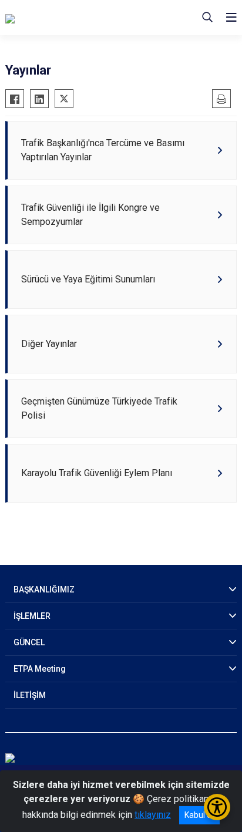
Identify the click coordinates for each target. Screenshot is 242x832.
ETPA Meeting (40, 668)
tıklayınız (153, 814)
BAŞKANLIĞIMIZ (44, 589)
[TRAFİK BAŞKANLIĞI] (64, 17)
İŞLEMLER (32, 616)
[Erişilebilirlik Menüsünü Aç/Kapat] (217, 807)
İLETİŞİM (30, 695)
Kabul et (199, 815)
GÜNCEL (29, 642)
